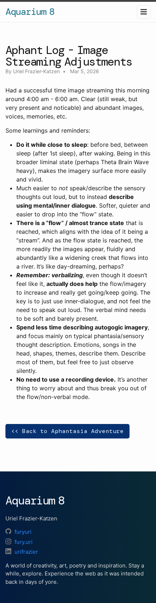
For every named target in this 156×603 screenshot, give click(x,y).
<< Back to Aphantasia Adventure (67, 431)
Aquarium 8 (29, 11)
